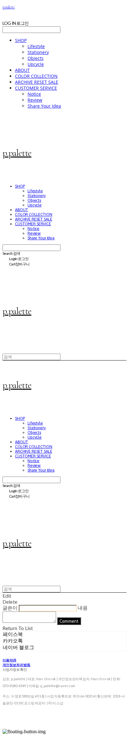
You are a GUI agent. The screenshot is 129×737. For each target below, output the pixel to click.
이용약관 (9, 660)
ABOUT (22, 70)
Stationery (38, 52)
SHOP (21, 40)
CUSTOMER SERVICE (36, 88)
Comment (69, 621)
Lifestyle (36, 46)
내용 (83, 608)
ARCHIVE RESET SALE (36, 82)
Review (35, 100)
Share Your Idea (44, 106)
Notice (34, 94)
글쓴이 (10, 608)
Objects (36, 58)
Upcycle (36, 64)
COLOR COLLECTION (36, 76)
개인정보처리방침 (16, 665)
